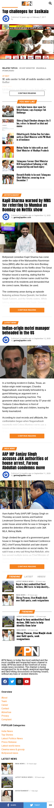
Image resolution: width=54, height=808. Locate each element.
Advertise (6, 712)
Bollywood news (9, 753)
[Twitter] (12, 681)
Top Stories (7, 734)
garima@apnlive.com (22, 217)
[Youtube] (26, 681)
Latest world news (10, 745)
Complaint (6, 719)
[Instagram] (19, 681)
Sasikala (41, 68)
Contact (5, 708)
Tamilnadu (8, 71)
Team (4, 701)
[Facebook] (5, 681)
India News (7, 731)
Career (4, 705)
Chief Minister (27, 68)
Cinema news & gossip (13, 749)
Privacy (5, 715)
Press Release (9, 742)
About (4, 697)
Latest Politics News (12, 738)
